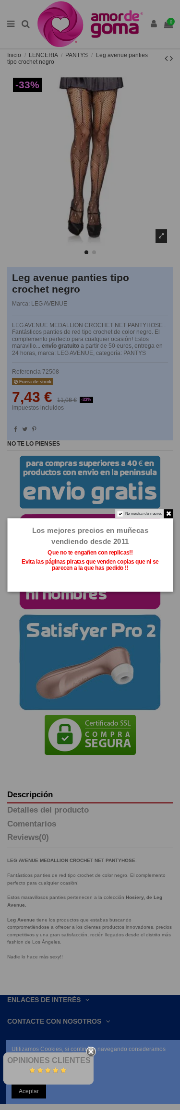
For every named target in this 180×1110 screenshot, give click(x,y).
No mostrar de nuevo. (143, 513)
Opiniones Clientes (49, 1060)
